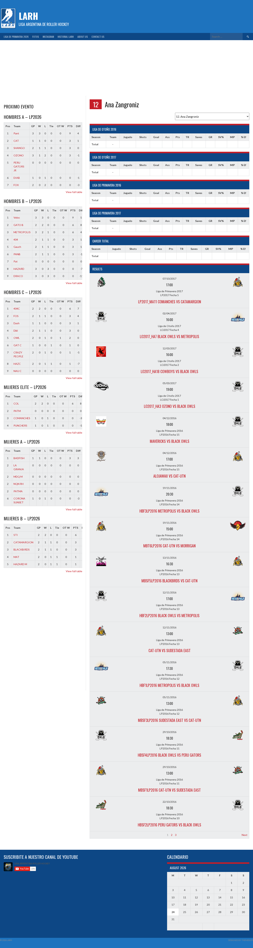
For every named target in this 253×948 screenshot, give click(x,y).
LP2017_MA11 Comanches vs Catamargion (169, 301)
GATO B (18, 224)
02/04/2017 (169, 313)
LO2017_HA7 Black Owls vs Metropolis (169, 336)
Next (244, 834)
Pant (16, 133)
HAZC (17, 363)
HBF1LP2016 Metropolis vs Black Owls (169, 685)
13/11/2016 (169, 557)
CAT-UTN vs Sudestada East (170, 650)
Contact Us (97, 36)
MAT (16, 556)
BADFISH (19, 458)
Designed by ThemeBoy (240, 940)
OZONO (19, 155)
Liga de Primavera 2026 (16, 36)
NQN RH (19, 483)
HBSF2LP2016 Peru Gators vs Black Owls (169, 825)
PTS (69, 126)
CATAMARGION (23, 542)
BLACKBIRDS (22, 549)
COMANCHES (22, 418)
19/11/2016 (169, 487)
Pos (8, 126)
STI (16, 534)
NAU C (17, 371)
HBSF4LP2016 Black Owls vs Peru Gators (169, 755)
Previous (96, 834)
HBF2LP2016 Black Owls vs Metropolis (169, 615)
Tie (51, 126)
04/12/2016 (169, 418)
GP (33, 126)
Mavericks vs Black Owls (169, 441)
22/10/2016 (169, 801)
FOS (16, 316)
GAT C (17, 345)
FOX (16, 185)
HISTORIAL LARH (66, 36)
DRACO (18, 276)
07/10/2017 (169, 278)
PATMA (18, 491)
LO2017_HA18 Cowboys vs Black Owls (169, 371)
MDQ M (18, 476)
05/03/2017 (169, 383)
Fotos (35, 36)
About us (82, 36)
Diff (78, 126)
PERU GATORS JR (19, 166)
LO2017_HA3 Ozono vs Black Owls (169, 406)
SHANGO (19, 148)
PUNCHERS (20, 425)
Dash (16, 323)
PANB (17, 254)
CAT (16, 140)
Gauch (17, 246)
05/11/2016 (169, 662)
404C (17, 308)
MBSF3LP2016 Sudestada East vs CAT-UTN (169, 720)
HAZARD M (20, 564)
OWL (17, 337)
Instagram (48, 36)
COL (16, 403)
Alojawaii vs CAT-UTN (169, 476)
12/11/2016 (169, 592)
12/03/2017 (169, 348)
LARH (28, 15)
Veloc (17, 217)
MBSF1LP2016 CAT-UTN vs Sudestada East (169, 790)
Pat (16, 261)
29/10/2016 (169, 732)
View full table (74, 192)
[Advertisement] (126, 68)
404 (16, 239)
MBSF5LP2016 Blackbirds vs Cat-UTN (169, 580)
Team (17, 126)
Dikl (16, 330)
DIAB (17, 177)
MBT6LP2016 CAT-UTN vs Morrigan (169, 545)
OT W (60, 126)
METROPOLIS (22, 232)
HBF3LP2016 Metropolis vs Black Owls (169, 511)
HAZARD (19, 268)
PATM (17, 410)
